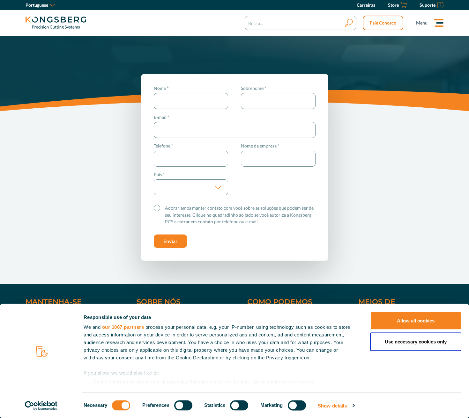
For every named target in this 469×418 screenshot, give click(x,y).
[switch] (183, 405)
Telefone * (163, 145)
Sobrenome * (253, 88)
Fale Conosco (383, 22)
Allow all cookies (416, 320)
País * (159, 174)
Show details (332, 405)
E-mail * (161, 117)
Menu (422, 22)
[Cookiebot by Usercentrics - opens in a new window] (41, 405)
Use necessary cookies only (416, 341)
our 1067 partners (123, 327)
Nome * (161, 88)
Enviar (170, 241)
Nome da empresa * (260, 145)
